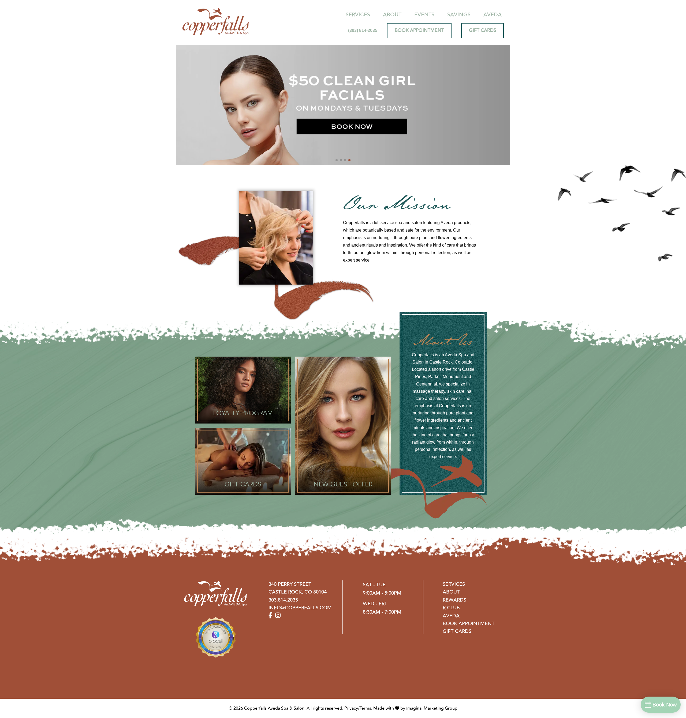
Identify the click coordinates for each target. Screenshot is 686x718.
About (392, 14)
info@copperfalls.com (300, 608)
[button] (336, 160)
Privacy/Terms (357, 708)
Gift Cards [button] (482, 30)
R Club (451, 608)
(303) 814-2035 (362, 30)
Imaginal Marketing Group (431, 708)
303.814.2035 (283, 600)
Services (358, 14)
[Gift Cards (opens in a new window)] (243, 461)
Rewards (454, 600)
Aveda (492, 14)
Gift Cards (457, 631)
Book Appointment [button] (419, 30)
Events (424, 14)
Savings (459, 14)
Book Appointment (469, 624)
